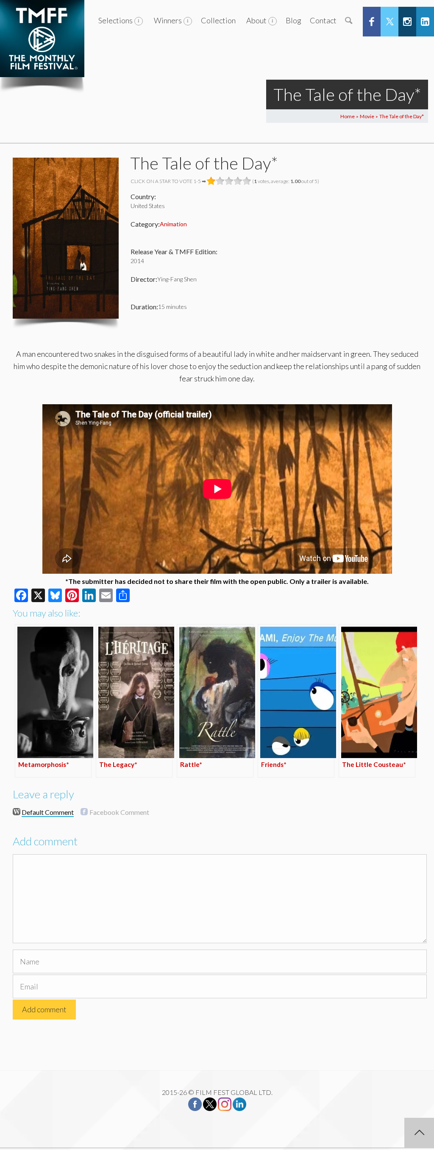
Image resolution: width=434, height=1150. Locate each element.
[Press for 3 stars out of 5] (229, 181)
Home (347, 116)
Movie (367, 116)
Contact (323, 20)
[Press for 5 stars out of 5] (246, 181)
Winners (168, 20)
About (256, 20)
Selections (115, 20)
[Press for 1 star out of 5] (211, 181)
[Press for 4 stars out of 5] (238, 181)
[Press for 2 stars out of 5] (220, 181)
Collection (218, 20)
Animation (173, 224)
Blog (293, 20)
